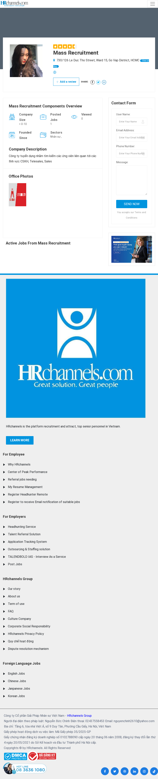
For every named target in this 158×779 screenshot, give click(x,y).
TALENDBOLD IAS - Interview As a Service (37, 557)
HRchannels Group (18, 579)
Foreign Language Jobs (21, 663)
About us (14, 596)
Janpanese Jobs (19, 688)
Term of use (16, 604)
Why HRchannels (19, 464)
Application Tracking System (27, 542)
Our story (14, 589)
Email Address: (125, 130)
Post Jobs (15, 564)
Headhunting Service (22, 527)
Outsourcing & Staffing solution (29, 549)
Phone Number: (125, 146)
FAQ (10, 611)
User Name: (123, 114)
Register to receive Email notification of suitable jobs (44, 502)
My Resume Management (25, 487)
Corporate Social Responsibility (29, 626)
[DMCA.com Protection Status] (15, 755)
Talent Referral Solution (24, 534)
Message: (122, 162)
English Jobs (16, 673)
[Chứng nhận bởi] (41, 756)
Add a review (67, 81)
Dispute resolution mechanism (28, 649)
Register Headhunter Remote (28, 494)
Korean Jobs (16, 696)
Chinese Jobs (17, 681)
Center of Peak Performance (27, 472)
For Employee (13, 454)
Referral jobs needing (22, 479)
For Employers (14, 517)
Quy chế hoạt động (21, 641)
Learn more (19, 440)
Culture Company (19, 619)
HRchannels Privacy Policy (26, 634)
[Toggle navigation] (152, 4)
